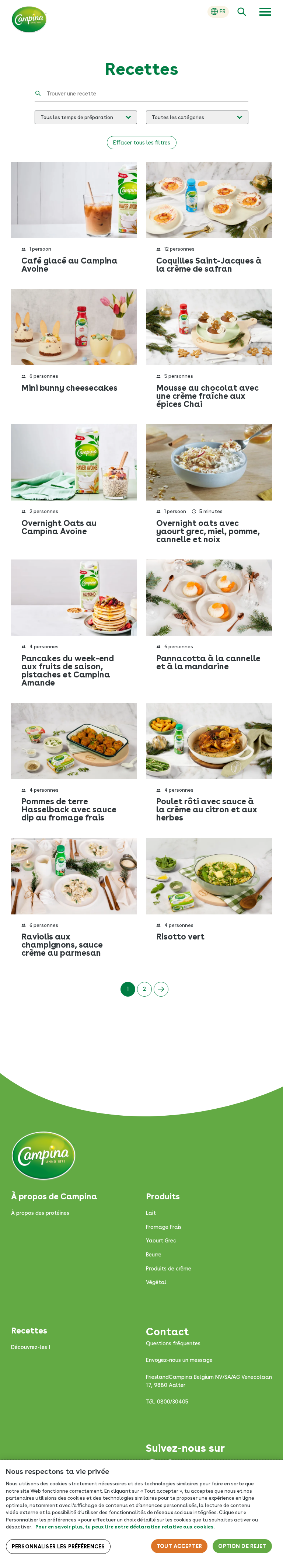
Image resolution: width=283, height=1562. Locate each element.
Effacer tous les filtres (141, 142)
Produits (163, 1196)
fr (223, 11)
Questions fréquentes (173, 1343)
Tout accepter (179, 1546)
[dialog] (141, 1511)
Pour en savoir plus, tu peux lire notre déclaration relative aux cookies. (124, 1527)
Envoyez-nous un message (179, 1360)
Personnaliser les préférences (58, 1546)
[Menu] (265, 12)
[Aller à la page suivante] (161, 989)
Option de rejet (242, 1546)
